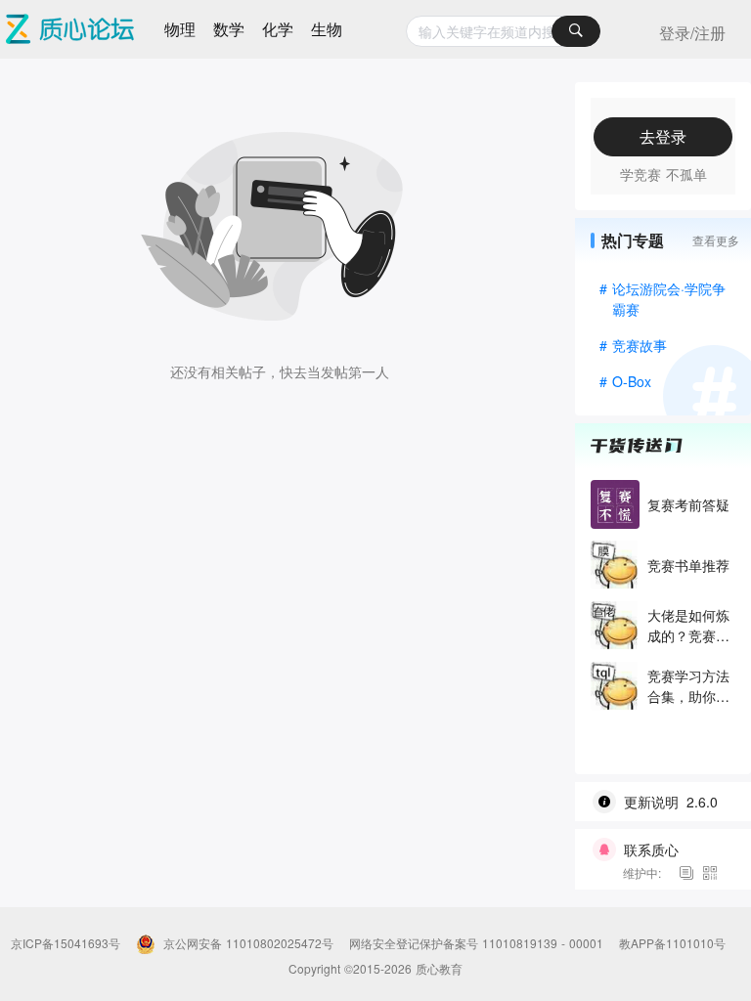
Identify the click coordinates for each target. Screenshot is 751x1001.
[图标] (689, 872)
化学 (277, 29)
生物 (326, 29)
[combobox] (503, 31)
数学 (228, 29)
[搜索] (576, 31)
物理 (180, 29)
